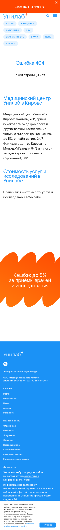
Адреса (10, 43)
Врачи (34, 37)
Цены (48, 37)
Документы (9, 435)
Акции (10, 23)
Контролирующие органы (16, 459)
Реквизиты (8, 412)
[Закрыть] (56, 2)
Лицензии (8, 440)
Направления (9, 398)
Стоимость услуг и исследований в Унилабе (24, 176)
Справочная (9, 426)
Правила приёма (11, 445)
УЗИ (28, 30)
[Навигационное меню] (55, 15)
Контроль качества (12, 454)
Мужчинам (12, 30)
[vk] (5, 364)
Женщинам (27, 23)
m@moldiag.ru (31, 371)
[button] (47, 15)
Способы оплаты (11, 449)
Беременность (15, 37)
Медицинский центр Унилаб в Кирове (27, 100)
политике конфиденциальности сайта (19, 525)
